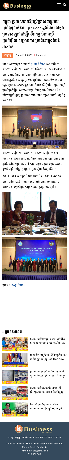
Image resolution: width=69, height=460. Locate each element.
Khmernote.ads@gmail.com (34, 451)
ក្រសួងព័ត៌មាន (38, 64)
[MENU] (59, 5)
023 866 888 (34, 454)
